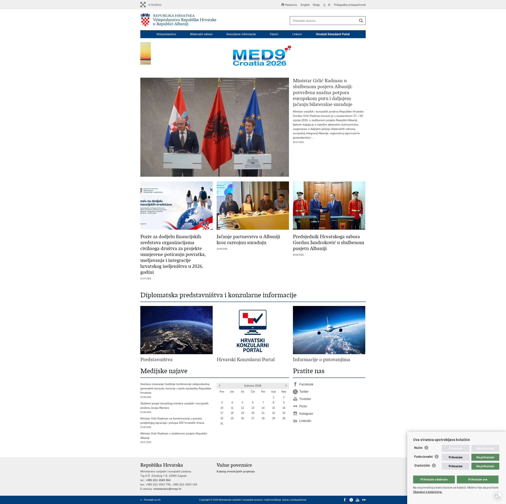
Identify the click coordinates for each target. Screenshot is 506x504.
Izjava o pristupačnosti (294, 499)
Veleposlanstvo (166, 34)
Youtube (305, 399)
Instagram (306, 413)
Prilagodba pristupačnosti (350, 4)
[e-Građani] (157, 4)
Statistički (422, 465)
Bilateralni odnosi (201, 34)
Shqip (316, 4)
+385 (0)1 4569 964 (158, 480)
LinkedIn (305, 421)
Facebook (306, 384)
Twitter (304, 391)
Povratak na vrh (152, 499)
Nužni (418, 448)
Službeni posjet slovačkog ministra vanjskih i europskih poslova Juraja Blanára (174, 407)
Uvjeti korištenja (272, 499)
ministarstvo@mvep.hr (167, 488)
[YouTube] (357, 500)
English (305, 4)
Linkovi (297, 34)
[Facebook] (345, 500)
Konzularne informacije (241, 34)
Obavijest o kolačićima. (427, 492)
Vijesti (274, 34)
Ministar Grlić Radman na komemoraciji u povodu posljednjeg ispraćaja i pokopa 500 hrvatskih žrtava (172, 422)
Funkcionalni (423, 457)
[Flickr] (364, 500)
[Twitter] (351, 500)
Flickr (303, 406)
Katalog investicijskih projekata (236, 471)
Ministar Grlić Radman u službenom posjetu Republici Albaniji (173, 437)
